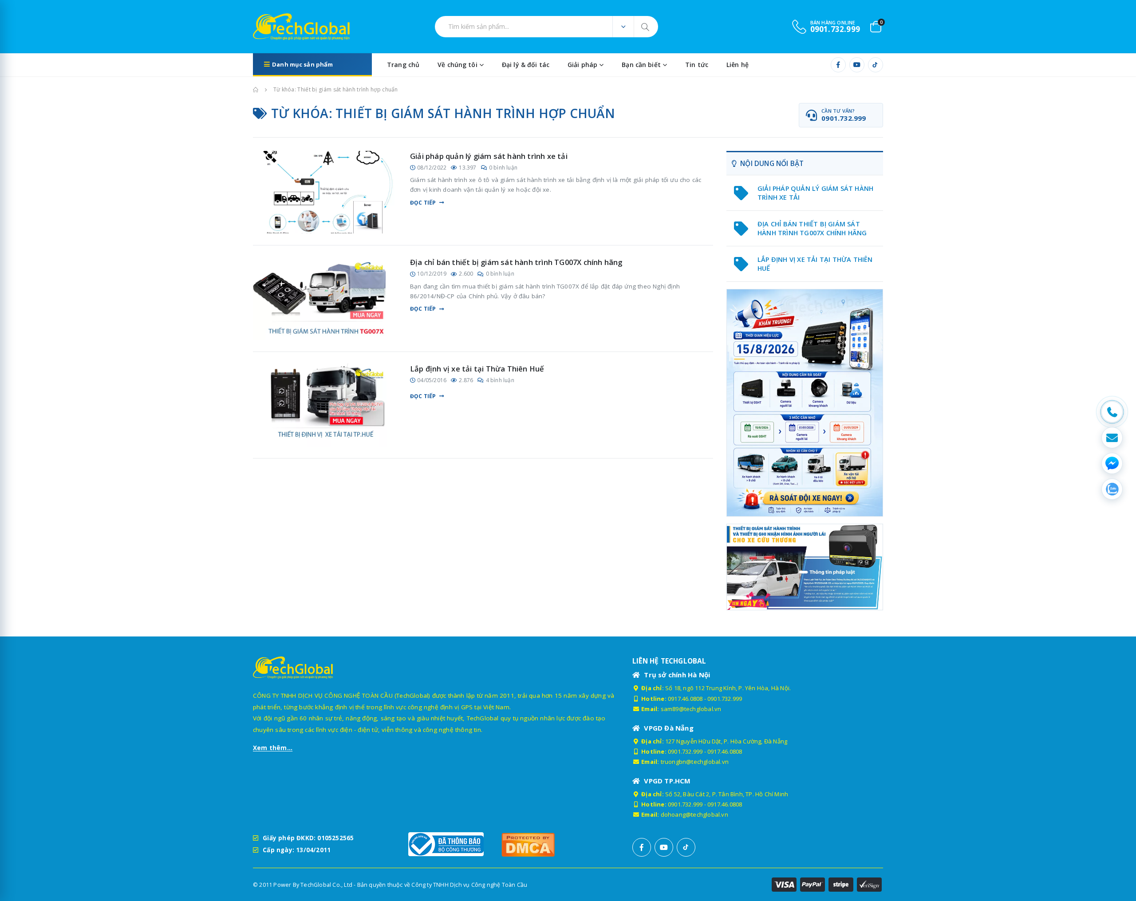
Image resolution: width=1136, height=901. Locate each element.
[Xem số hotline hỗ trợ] (1112, 412)
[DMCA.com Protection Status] (543, 844)
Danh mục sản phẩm (302, 64)
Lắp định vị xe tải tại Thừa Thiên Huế (477, 369)
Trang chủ (403, 64)
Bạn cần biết (641, 64)
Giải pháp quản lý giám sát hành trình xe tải (489, 156)
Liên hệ (737, 64)
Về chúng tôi (457, 64)
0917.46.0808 (685, 699)
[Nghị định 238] (805, 402)
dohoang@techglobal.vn (694, 814)
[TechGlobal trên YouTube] (856, 64)
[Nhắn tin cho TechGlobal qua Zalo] (1112, 489)
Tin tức (696, 64)
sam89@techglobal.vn (691, 709)
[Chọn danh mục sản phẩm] (623, 26)
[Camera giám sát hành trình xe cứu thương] (805, 566)
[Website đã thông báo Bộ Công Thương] (450, 844)
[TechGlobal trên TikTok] (875, 64)
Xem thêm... (272, 748)
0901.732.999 (724, 699)
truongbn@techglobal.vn (695, 762)
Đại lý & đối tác (525, 64)
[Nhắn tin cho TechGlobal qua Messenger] (1112, 463)
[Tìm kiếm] (646, 26)
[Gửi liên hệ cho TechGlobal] (1112, 437)
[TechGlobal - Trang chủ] (277, 26)
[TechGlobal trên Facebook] (838, 64)
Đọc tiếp (423, 202)
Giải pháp (582, 64)
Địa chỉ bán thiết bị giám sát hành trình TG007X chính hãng (516, 262)
